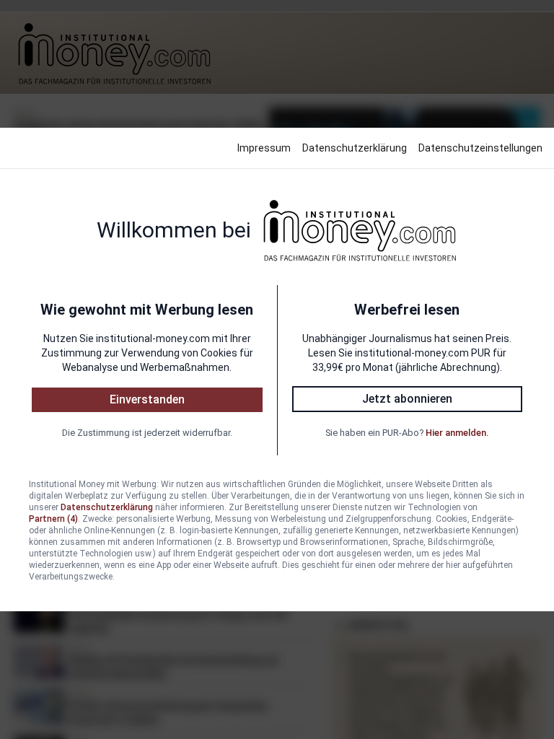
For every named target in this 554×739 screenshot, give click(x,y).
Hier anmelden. (457, 432)
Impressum (264, 148)
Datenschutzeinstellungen (480, 148)
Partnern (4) (53, 519)
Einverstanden (147, 399)
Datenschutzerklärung (354, 148)
